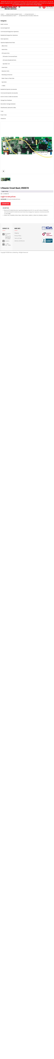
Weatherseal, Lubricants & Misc (8, 107)
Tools (2, 111)
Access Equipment (5, 28)
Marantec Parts (5, 71)
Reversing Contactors (7, 74)
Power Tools (3, 115)
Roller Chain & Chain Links (8, 78)
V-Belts (3, 85)
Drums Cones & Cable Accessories (9, 96)
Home (2, 14)
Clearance (3, 118)
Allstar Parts (4, 46)
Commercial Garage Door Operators (10, 31)
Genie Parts (4, 49)
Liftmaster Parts (29, 14)
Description (5, 203)
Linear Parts (4, 67)
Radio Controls (4, 24)
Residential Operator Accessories (9, 89)
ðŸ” (3, 171)
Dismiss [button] (40, 4)
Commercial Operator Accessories (9, 93)
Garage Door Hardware (6, 100)
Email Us (7, 241)
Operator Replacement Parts (14, 14)
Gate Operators (4, 39)
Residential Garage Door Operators (9, 35)
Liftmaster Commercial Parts (10, 56)
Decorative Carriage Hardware (8, 104)
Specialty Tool (6, 63)
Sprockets (4, 82)
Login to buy (5, 191)
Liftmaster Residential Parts (8, 15)
